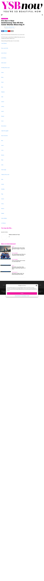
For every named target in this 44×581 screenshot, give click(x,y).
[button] (36, 285)
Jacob (2, 111)
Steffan (2, 213)
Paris (2, 179)
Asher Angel (3, 169)
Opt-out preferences (18, 295)
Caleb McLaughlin (4, 130)
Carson (2, 101)
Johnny (2, 106)
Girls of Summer (4, 135)
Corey (2, 203)
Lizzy (2, 150)
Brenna (2, 155)
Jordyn (2, 184)
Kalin (2, 96)
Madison (3, 91)
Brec (2, 87)
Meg (2, 194)
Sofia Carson (3, 62)
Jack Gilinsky (3, 57)
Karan (2, 82)
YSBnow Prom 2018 (5, 174)
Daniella (2, 189)
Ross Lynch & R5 (4, 48)
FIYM (2, 121)
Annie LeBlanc (4, 218)
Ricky (2, 77)
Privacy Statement (24, 295)
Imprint (28, 295)
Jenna (2, 145)
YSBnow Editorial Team (14, 234)
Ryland (2, 116)
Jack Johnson (4, 53)
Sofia (2, 164)
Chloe (2, 72)
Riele (2, 159)
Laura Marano (4, 43)
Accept (22, 293)
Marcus (2, 208)
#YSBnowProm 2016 (5, 67)
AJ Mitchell (3, 223)
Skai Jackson (3, 125)
